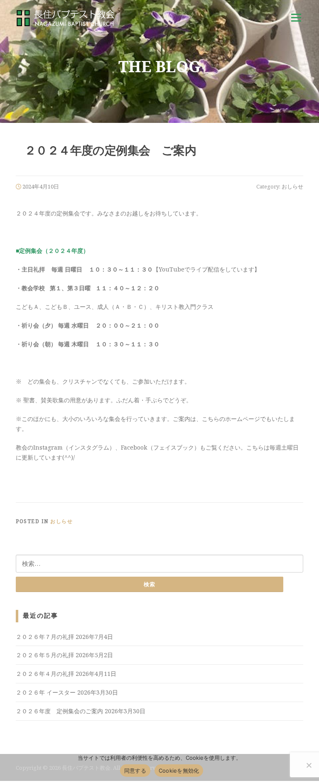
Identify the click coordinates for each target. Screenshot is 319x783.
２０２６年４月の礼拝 (45, 674)
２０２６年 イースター (46, 692)
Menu (296, 18)
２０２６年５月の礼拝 (45, 655)
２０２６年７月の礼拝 (45, 637)
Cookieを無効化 (179, 770)
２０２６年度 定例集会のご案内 (59, 711)
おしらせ (292, 186)
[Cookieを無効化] (308, 765)
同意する (135, 770)
